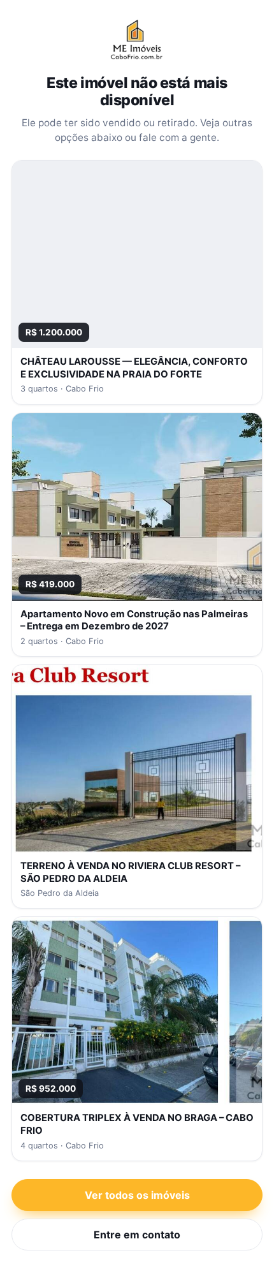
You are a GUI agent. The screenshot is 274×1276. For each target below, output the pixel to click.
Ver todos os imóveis (137, 1195)
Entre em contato (137, 1234)
